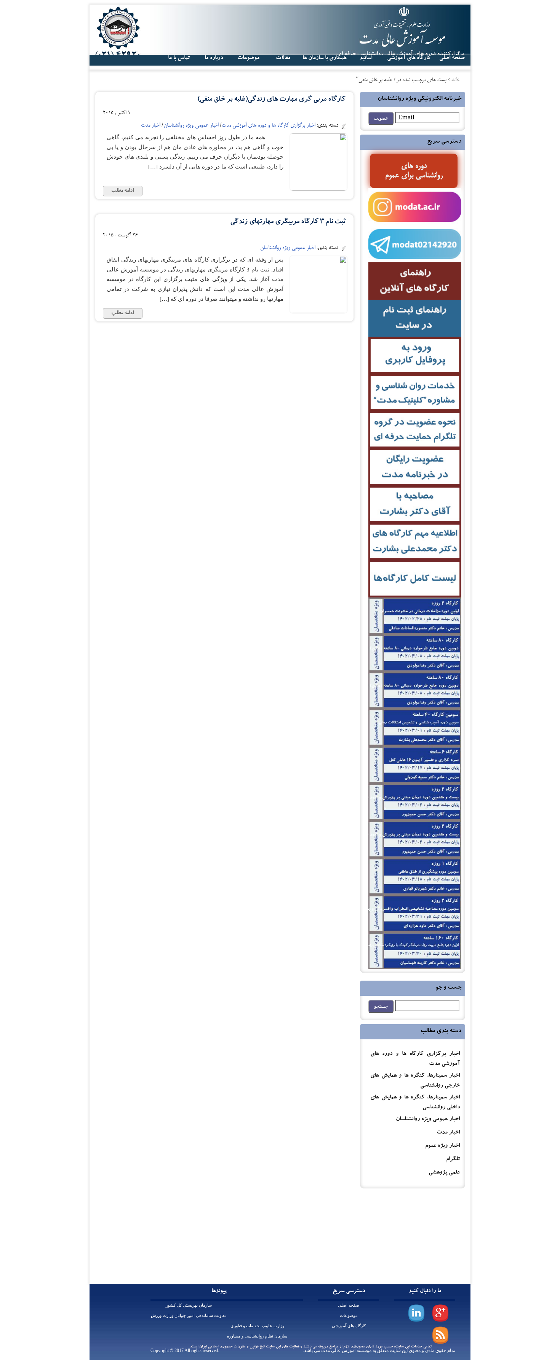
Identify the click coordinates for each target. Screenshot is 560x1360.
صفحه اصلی (348, 1305)
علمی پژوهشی (444, 1173)
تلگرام (453, 1159)
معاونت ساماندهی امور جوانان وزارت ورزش (189, 1315)
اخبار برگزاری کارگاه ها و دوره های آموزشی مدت (268, 125)
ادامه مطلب (122, 191)
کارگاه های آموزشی (408, 58)
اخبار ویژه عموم (442, 1146)
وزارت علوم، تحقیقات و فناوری (257, 1325)
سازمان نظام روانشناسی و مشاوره (257, 1336)
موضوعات (349, 1315)
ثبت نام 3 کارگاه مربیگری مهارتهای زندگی (288, 222)
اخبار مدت (448, 1133)
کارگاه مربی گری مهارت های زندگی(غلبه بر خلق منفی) (271, 100)
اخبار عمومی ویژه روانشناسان (428, 1119)
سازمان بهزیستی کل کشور (189, 1305)
